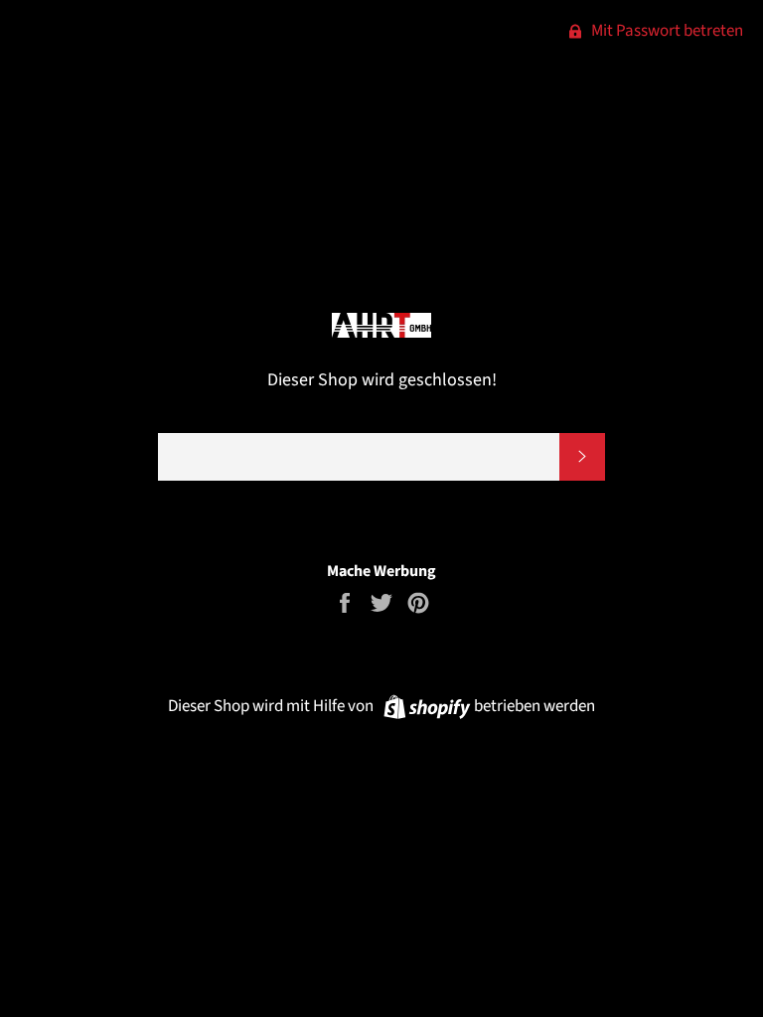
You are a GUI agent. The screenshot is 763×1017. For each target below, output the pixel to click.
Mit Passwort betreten (665, 31)
